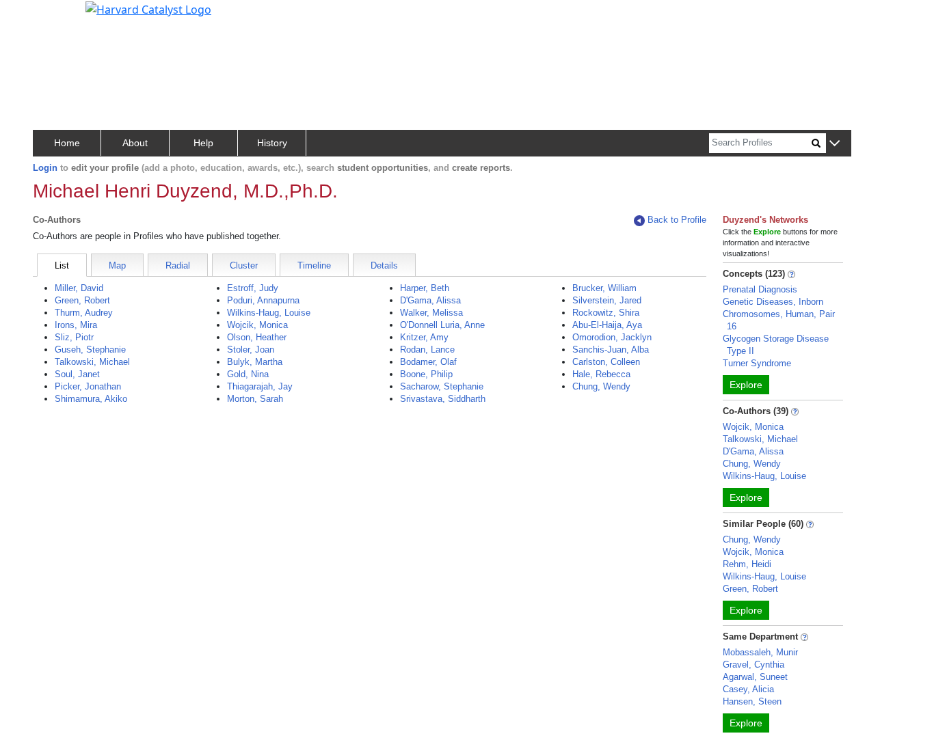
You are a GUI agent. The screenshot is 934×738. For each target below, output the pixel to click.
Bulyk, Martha (254, 362)
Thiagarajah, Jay (260, 386)
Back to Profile (677, 220)
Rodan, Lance (427, 349)
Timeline (314, 265)
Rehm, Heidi (747, 564)
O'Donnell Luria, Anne (442, 325)
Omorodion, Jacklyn (612, 337)
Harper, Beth (424, 288)
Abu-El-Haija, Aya (607, 325)
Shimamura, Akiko (91, 399)
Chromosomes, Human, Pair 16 (779, 320)
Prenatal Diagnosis (760, 289)
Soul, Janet (77, 374)
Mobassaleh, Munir (760, 652)
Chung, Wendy (601, 386)
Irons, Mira (76, 325)
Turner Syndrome (757, 363)
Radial (177, 265)
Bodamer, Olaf (428, 362)
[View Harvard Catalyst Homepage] (148, 8)
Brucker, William (604, 288)
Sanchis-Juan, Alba (610, 349)
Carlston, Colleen (606, 362)
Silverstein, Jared (606, 300)
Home (67, 142)
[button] (834, 144)
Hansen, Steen (752, 701)
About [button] (135, 142)
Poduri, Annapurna (263, 300)
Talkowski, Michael (92, 362)
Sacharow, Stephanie (441, 386)
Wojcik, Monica (257, 325)
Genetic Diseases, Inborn (773, 302)
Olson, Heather (256, 337)
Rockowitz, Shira (605, 313)
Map (117, 265)
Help (203, 142)
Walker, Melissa (431, 313)
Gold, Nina (248, 374)
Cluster (244, 265)
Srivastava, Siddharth (442, 399)
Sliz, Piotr (74, 337)
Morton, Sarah (255, 399)
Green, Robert (82, 300)
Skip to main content (57, 16)
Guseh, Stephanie (90, 349)
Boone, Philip (426, 374)
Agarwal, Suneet (755, 677)
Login (45, 168)
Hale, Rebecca (601, 374)
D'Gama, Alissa (430, 300)
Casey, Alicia (748, 689)
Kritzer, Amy (424, 337)
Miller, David (79, 288)
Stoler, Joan (250, 349)
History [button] (272, 142)
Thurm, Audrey (84, 313)
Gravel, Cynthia (753, 664)
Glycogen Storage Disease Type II (776, 344)
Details (384, 265)
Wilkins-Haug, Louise (268, 313)
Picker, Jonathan (88, 386)
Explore (746, 384)
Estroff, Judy (252, 288)
